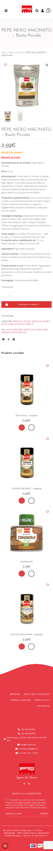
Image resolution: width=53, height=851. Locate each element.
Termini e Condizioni (20, 700)
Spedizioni (15, 694)
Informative (43, 706)
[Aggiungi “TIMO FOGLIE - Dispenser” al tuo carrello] (22, 427)
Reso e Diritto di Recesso (37, 694)
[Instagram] (29, 783)
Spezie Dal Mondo (16, 52)
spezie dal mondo (33, 330)
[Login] (42, 11)
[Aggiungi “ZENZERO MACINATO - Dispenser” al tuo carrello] (22, 500)
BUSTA (9, 330)
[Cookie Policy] (5, 846)
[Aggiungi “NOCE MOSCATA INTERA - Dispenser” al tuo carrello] (22, 646)
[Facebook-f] (24, 783)
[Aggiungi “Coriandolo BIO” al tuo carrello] (22, 574)
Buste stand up (25, 324)
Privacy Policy (42, 700)
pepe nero (18, 330)
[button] (6, 10)
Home (3, 52)
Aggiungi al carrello (28, 304)
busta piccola (19, 332)
